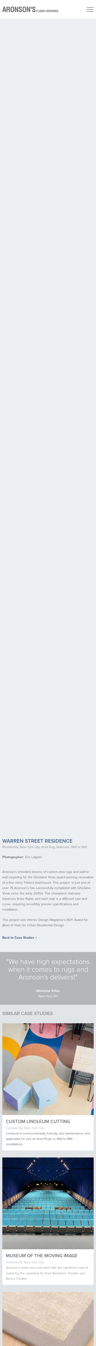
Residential (10, 847)
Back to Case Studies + (19, 937)
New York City (30, 847)
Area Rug (48, 847)
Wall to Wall (79, 847)
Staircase (62, 847)
